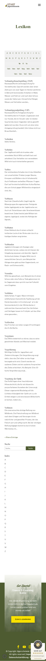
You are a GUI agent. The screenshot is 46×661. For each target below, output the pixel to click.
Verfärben (9, 293)
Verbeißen (9, 139)
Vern (15, 74)
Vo (26, 64)
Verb (8, 69)
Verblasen (9, 198)
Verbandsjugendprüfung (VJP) (17, 110)
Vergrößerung (10, 349)
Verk (32, 69)
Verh (28, 69)
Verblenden (9, 244)
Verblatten (9, 227)
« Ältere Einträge (11, 437)
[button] (4, 656)
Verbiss (8, 169)
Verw (30, 74)
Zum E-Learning (23, 619)
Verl (37, 69)
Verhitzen (8, 407)
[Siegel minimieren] (43, 644)
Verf (18, 69)
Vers (20, 74)
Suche (30, 448)
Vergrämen (9, 336)
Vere (13, 69)
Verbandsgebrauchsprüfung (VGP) (19, 81)
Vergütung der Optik (13, 378)
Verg (23, 69)
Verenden (8, 273)
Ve (19, 64)
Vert (25, 74)
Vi (23, 64)
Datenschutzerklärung (18, 657)
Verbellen (8, 149)
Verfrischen (9, 322)
